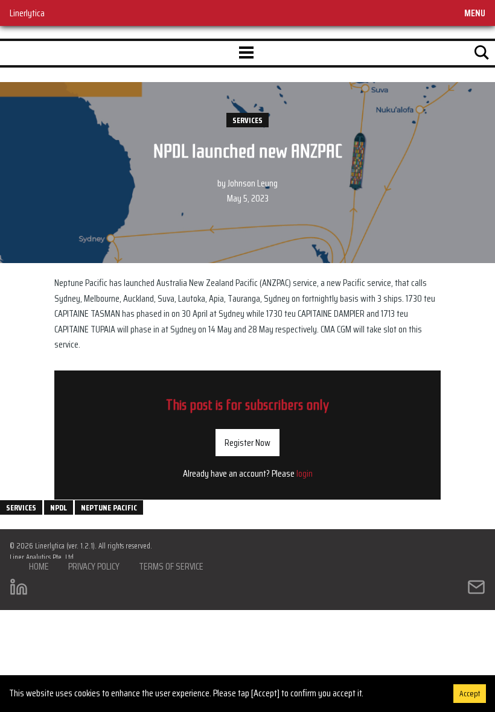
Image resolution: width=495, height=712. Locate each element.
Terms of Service (171, 566)
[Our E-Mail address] (476, 589)
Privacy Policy (94, 566)
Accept (469, 693)
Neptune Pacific (109, 507)
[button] (246, 53)
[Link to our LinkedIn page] (19, 589)
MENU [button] (474, 13)
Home (39, 566)
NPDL (58, 507)
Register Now (247, 442)
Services (247, 120)
